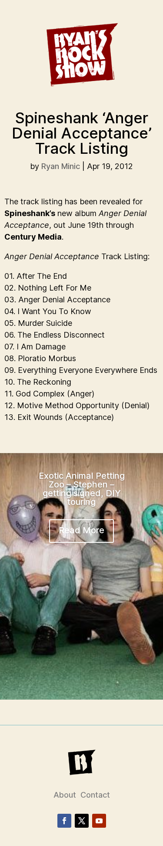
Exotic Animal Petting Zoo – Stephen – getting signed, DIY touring (82, 488)
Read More (81, 530)
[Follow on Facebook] (64, 821)
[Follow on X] (82, 821)
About (64, 794)
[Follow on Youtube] (99, 821)
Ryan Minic (60, 166)
